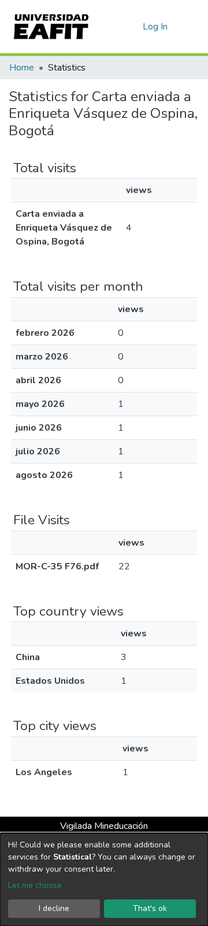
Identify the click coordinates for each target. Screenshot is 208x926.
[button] (132, 27)
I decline (54, 908)
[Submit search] (115, 27)
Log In (156, 26)
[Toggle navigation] (192, 26)
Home (21, 67)
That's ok (150, 908)
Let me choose (35, 885)
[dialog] (104, 879)
